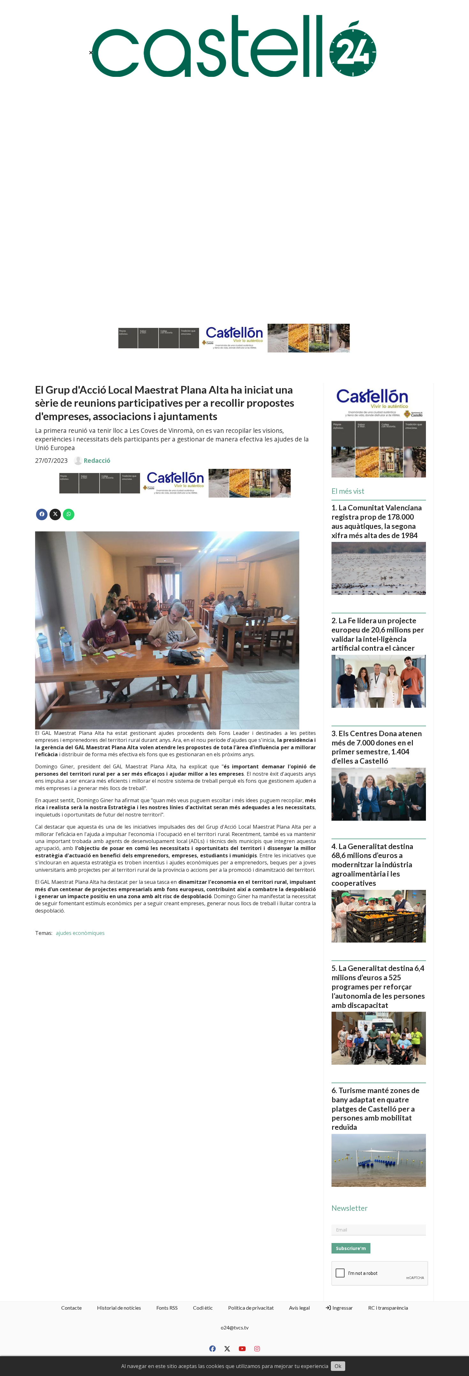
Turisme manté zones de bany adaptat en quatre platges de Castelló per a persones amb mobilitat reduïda (375, 1108)
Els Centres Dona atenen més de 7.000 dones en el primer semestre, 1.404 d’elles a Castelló (376, 747)
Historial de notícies (119, 1308)
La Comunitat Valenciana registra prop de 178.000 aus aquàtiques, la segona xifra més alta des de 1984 (376, 521)
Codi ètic (203, 1308)
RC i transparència (388, 1308)
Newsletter (349, 1208)
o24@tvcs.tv (235, 1327)
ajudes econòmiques (80, 932)
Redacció (97, 460)
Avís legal (299, 1308)
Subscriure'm (351, 1248)
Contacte (71, 1308)
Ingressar (342, 1308)
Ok (338, 1366)
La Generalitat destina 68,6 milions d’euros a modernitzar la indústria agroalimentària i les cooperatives (372, 864)
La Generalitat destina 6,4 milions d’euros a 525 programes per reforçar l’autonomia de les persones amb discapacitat (378, 986)
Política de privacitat (251, 1308)
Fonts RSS (167, 1308)
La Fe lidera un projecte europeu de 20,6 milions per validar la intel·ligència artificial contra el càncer (377, 634)
